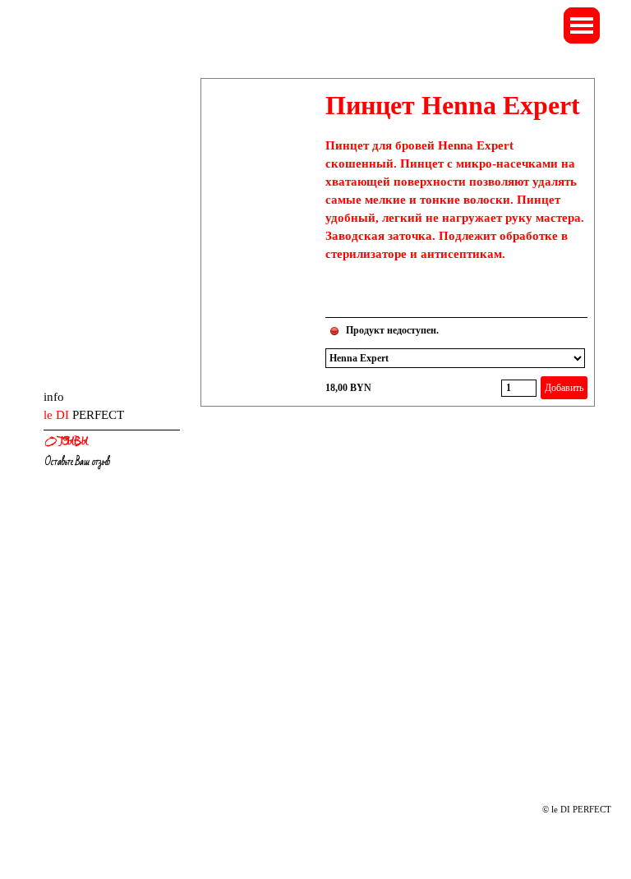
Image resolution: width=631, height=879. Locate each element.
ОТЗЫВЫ (66, 442)
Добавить (564, 387)
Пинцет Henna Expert (452, 105)
